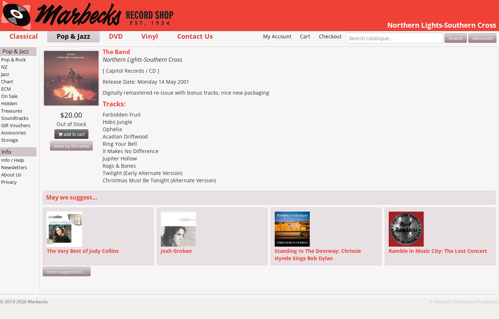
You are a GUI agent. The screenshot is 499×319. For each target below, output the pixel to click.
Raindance (465, 301)
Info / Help (12, 160)
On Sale (9, 96)
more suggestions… (67, 271)
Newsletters (14, 167)
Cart (305, 36)
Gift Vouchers (15, 125)
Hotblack (442, 301)
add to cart (73, 134)
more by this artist (71, 146)
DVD (116, 36)
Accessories (13, 132)
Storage (9, 140)
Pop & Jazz (73, 36)
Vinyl (149, 36)
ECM (6, 89)
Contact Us (195, 36)
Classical (23, 36)
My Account (277, 36)
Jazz (5, 74)
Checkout (330, 36)
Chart (7, 81)
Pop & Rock (13, 59)
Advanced (482, 38)
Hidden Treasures (11, 107)
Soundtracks (14, 118)
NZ (4, 67)
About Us (11, 174)
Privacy (9, 182)
